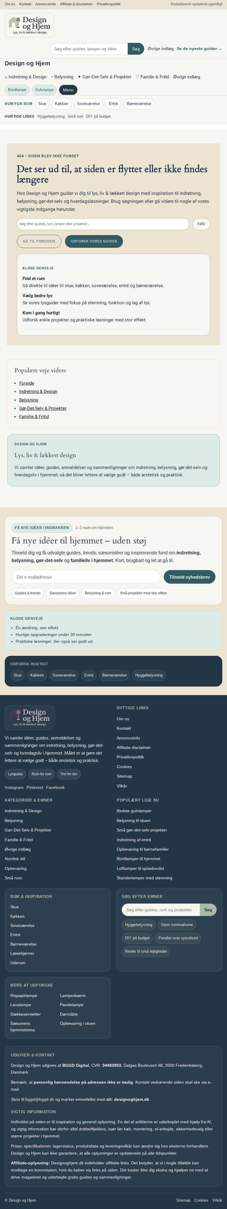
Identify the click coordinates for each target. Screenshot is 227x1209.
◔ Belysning (62, 76)
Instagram (14, 787)
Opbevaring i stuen (77, 1023)
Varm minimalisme (177, 924)
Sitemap (124, 776)
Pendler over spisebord (178, 938)
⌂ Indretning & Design (25, 76)
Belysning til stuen (133, 820)
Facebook (55, 787)
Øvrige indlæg (161, 48)
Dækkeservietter (25, 1014)
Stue (42, 103)
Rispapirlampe (23, 995)
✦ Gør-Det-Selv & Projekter (104, 76)
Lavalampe (20, 1004)
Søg (136, 48)
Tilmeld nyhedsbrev (189, 577)
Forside (26, 383)
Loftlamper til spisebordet (140, 868)
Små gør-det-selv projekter (142, 830)
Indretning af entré (134, 839)
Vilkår (122, 786)
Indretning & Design (38, 391)
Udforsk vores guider (94, 241)
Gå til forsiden (39, 241)
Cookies (124, 766)
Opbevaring (16, 868)
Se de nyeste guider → (199, 48)
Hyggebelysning (51, 116)
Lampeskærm (73, 995)
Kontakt (25, 4)
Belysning (28, 400)
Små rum (75, 116)
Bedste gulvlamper (134, 810)
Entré (113, 103)
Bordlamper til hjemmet (138, 858)
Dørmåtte (69, 1014)
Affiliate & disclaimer (76, 4)
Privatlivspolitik (109, 4)
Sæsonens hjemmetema (22, 1026)
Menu (68, 90)
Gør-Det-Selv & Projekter (43, 408)
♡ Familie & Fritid (152, 76)
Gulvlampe (44, 90)
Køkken (61, 103)
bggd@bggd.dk (39, 1099)
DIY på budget (98, 116)
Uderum (17, 962)
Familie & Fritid (34, 416)
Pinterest (35, 787)
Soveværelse (88, 103)
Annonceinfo (45, 4)
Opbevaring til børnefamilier (143, 849)
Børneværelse (139, 103)
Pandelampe (72, 1004)
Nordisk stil (15, 858)
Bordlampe (17, 90)
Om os (10, 4)
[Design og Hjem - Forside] (29, 25)
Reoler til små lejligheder (146, 951)
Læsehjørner (22, 953)
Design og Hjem (27, 63)
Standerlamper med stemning (144, 877)
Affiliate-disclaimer (134, 747)
